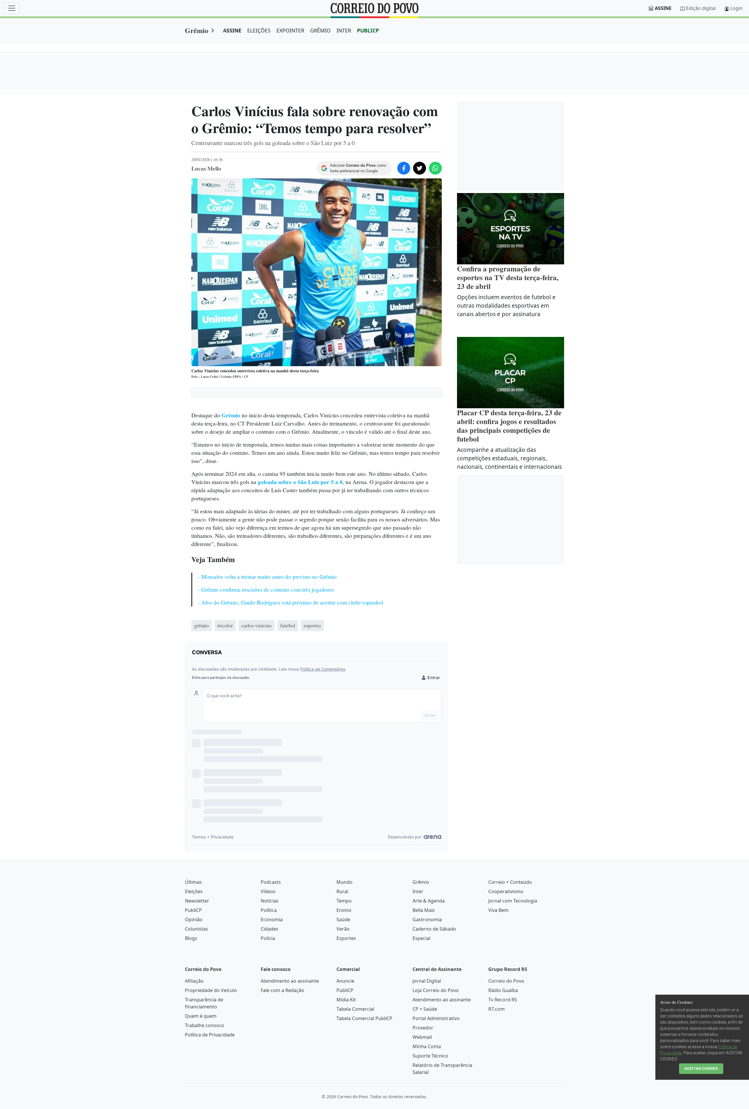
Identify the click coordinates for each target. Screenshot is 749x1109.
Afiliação (194, 981)
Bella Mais (424, 910)
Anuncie (345, 981)
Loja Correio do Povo (436, 990)
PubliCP (193, 910)
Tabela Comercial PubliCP (364, 1018)
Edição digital (701, 8)
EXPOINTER (290, 30)
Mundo (344, 882)
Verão (343, 929)
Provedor (423, 1027)
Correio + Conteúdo (510, 882)
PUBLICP (368, 30)
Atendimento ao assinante (290, 981)
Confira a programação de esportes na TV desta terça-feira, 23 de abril (508, 277)
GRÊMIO (320, 30)
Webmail (422, 1037)
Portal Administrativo (436, 1018)
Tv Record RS (502, 999)
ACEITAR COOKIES (701, 1068)
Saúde (343, 919)
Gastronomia (427, 919)
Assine (663, 8)
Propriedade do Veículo (211, 990)
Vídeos (268, 891)
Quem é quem (201, 1016)
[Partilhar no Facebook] (403, 168)
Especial (421, 938)
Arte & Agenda (429, 901)
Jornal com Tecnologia (512, 901)
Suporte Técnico (430, 1056)
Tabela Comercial (355, 1009)
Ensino (343, 910)
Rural (342, 891)
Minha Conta (427, 1046)
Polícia (268, 938)
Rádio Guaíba (503, 990)
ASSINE (232, 30)
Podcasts (271, 882)
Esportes (346, 938)
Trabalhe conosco (204, 1025)
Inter (418, 891)
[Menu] (12, 8)
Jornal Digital (427, 981)
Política (269, 910)
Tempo (344, 901)
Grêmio (196, 30)
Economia (272, 919)
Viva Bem (498, 910)
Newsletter (197, 901)
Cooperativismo (505, 891)
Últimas (193, 882)
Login (736, 8)
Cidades (269, 929)
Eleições (194, 891)
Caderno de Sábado (434, 929)
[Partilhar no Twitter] (419, 168)
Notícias (270, 901)
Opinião (193, 919)
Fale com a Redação (282, 990)
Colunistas (196, 929)
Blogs (191, 938)
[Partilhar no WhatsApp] (435, 168)
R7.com (496, 1009)
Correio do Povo (506, 981)
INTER (343, 30)
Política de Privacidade (210, 1034)
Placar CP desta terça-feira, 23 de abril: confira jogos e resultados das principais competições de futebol (509, 425)
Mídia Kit (346, 999)
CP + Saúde (425, 1009)
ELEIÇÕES (259, 30)
